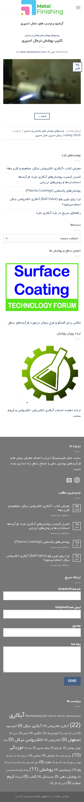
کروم (19, 777)
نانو (55, 762)
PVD (61, 716)
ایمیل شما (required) (68, 607)
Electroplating (36, 716)
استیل (13, 733)
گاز (53, 783)
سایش (48, 755)
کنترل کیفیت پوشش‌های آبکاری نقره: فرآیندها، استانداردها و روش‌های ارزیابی (49, 179)
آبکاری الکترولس (56, 726)
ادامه (42, 116)
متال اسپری (41, 135)
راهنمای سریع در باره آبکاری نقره (58, 212)
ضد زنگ (11, 756)
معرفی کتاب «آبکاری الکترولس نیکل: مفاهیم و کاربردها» (43, 168)
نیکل (34, 762)
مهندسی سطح (74, 762)
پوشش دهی (66, 777)
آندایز (73, 733)
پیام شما (76, 644)
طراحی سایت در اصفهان (55, 796)
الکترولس (52, 740)
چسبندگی (45, 776)
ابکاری (35, 733)
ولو (76, 769)
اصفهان (71, 739)
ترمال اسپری (55, 135)
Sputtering (73, 716)
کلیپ (62, 783)
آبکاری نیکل (30, 726)
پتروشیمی (62, 769)
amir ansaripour (30, 52)
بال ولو (56, 748)
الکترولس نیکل (25, 739)
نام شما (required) (69, 589)
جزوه (28, 748)
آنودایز (63, 733)
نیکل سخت (24, 762)
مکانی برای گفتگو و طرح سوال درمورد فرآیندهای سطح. (44, 322)
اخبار (23, 733)
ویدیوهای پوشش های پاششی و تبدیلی (42, 35)
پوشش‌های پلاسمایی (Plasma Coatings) (53, 190)
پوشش (41, 769)
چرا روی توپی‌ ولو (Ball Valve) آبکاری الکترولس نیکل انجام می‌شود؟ (45, 202)
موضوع (76, 625)
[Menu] (78, 7)
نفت (45, 762)
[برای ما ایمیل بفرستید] (69, 480)
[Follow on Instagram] (76, 480)
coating (67, 135)
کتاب (29, 777)
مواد (62, 762)
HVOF (77, 135)
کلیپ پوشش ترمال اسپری (42, 41)
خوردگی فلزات (63, 756)
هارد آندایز (10, 762)
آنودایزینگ (50, 733)
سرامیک (22, 756)
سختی (34, 755)
